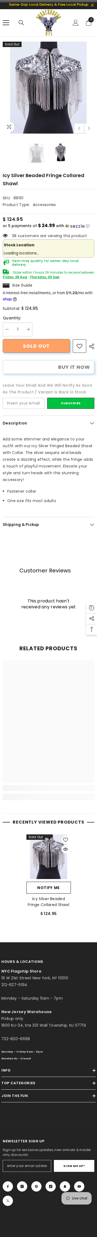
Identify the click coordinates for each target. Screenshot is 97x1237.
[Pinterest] (36, 1186)
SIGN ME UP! (74, 1166)
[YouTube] (79, 1186)
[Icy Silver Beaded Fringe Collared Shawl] (48, 856)
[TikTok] (51, 1186)
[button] (79, 128)
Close (92, 5)
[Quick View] (65, 849)
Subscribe (71, 403)
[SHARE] (90, 346)
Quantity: (12, 318)
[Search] (21, 22)
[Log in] (76, 23)
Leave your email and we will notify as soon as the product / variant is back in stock (47, 389)
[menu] (6, 22)
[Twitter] (8, 1201)
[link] (79, 346)
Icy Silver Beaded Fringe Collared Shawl (48, 901)
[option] (48, 88)
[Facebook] (8, 1186)
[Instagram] (22, 1186)
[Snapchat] (65, 1186)
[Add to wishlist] (65, 840)
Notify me (48, 887)
